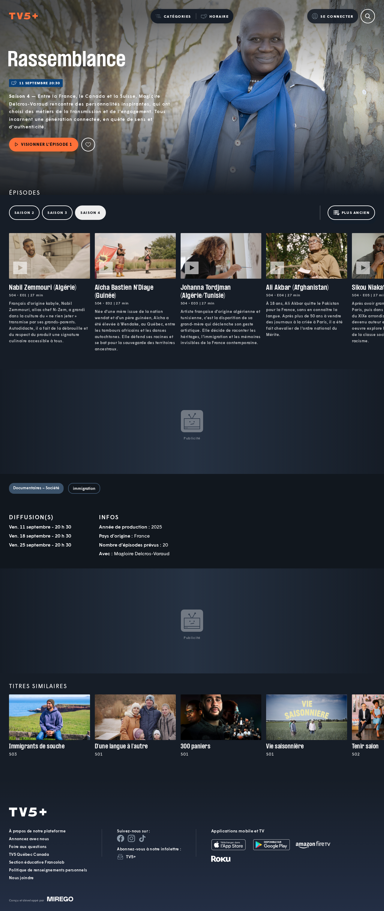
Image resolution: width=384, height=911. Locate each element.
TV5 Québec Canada (29, 854)
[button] (173, 16)
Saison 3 (57, 212)
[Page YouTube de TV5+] (142, 838)
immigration (84, 488)
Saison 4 (90, 212)
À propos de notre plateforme (37, 830)
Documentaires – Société (36, 487)
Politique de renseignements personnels (48, 869)
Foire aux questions (28, 846)
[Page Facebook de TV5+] (120, 838)
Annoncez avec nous (29, 838)
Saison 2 (24, 212)
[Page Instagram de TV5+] (131, 838)
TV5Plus (23, 16)
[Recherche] (368, 16)
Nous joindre (21, 877)
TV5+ (131, 856)
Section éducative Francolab (36, 861)
